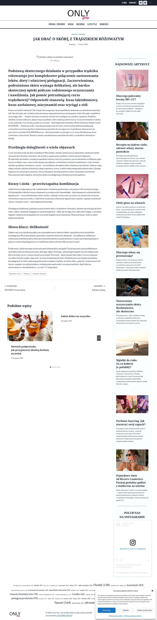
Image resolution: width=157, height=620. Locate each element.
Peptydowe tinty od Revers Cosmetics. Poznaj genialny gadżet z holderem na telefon (131, 481)
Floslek (101, 585)
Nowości (104, 24)
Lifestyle (92, 24)
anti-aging (17, 585)
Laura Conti (93, 590)
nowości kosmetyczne (24, 594)
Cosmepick (63, 585)
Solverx (27, 274)
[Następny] (99, 338)
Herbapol (115, 585)
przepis (43, 598)
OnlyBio (78, 594)
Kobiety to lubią (98, 288)
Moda (71, 24)
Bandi (38, 585)
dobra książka (85, 585)
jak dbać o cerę (15, 274)
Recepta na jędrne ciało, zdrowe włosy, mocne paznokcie (131, 148)
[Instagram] (145, 3)
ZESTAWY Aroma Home (15, 288)
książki (84, 590)
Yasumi (62, 602)
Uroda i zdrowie (57, 24)
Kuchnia (80, 24)
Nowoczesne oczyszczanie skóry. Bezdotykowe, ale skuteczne (128, 306)
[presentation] (30, 326)
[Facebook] (141, 3)
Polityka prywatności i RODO (132, 616)
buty (46, 585)
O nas (124, 2)
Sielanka (59, 598)
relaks (50, 598)
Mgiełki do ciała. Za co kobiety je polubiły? (126, 363)
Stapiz (76, 598)
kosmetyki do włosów (38, 590)
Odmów (126, 610)
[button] (152, 591)
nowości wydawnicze (46, 594)
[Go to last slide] (11, 338)
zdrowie (93, 602)
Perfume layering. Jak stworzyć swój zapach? (131, 422)
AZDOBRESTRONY (64, 615)
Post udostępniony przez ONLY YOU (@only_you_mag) (136, 573)
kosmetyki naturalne (59, 590)
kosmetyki (135, 585)
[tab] (50, 367)
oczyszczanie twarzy (63, 594)
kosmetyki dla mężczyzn (19, 590)
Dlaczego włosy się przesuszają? (128, 254)
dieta (73, 585)
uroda (94, 598)
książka (75, 590)
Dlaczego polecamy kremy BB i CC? (128, 97)
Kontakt (132, 2)
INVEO (123, 585)
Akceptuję (106, 610)
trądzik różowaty (39, 274)
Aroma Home (27, 585)
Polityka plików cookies (116, 616)
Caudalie (53, 585)
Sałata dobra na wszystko (75, 316)
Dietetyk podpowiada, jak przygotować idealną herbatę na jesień (30, 350)
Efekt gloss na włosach (130, 202)
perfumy (89, 594)
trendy (85, 598)
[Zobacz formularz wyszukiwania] (150, 3)
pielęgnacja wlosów (24, 598)
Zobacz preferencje (144, 610)
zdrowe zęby (78, 603)
